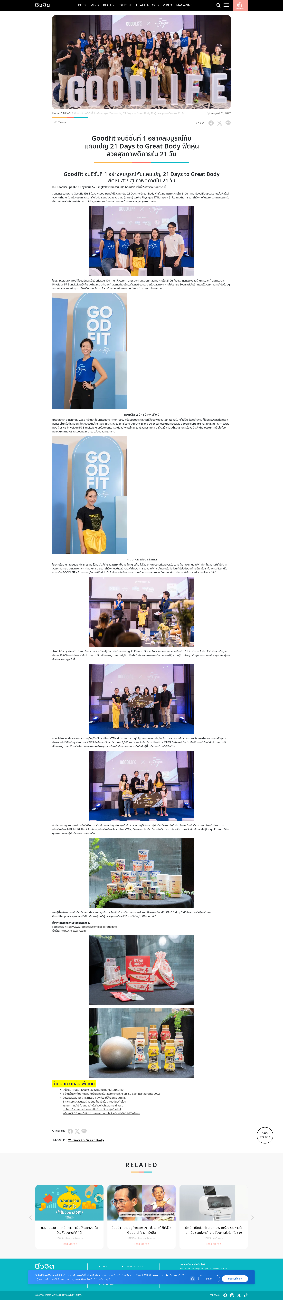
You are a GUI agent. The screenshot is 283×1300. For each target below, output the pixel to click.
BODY (82, 5)
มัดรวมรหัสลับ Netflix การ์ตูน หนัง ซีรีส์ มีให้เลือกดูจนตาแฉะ (94, 1098)
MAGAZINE (184, 5)
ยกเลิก (209, 1278)
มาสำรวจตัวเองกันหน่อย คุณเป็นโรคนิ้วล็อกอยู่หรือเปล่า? (92, 1110)
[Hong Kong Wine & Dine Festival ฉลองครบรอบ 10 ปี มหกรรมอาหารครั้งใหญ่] (213, 1217)
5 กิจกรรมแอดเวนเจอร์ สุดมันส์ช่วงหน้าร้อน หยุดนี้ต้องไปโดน (94, 1102)
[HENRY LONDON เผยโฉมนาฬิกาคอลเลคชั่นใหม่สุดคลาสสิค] (141, 1217)
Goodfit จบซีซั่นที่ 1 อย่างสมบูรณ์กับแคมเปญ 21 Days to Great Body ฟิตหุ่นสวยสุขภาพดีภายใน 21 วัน (129, 113)
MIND (94, 5)
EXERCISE (125, 5)
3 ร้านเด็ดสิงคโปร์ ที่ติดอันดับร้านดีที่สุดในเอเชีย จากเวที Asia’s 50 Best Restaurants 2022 (111, 1094)
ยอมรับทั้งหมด (235, 1278)
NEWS (67, 113)
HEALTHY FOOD (147, 5)
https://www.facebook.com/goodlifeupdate (91, 927)
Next (252, 1217)
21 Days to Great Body (86, 1140)
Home (55, 113)
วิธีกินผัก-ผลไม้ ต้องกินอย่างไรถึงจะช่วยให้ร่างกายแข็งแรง (93, 1106)
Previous (30, 1217)
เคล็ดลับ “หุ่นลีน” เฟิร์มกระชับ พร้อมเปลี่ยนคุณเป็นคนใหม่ (93, 1090)
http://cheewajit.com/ (74, 931)
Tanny (62, 122)
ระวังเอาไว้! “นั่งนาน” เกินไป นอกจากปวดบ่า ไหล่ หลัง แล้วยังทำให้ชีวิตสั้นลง (101, 1113)
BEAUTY (108, 5)
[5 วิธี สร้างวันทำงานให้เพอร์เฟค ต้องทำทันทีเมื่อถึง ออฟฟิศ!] (69, 1217)
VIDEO (167, 5)
